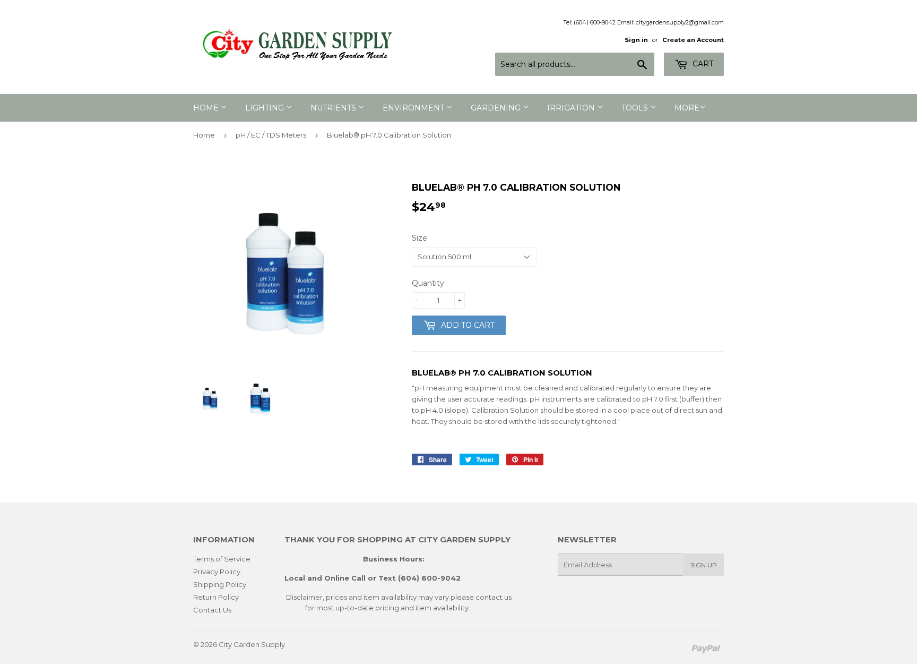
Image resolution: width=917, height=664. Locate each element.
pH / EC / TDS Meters (271, 135)
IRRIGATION (572, 108)
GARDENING (497, 108)
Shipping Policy (219, 584)
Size (419, 238)
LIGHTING (265, 108)
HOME (207, 108)
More (686, 108)
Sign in (636, 40)
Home (204, 135)
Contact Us (212, 610)
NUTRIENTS (334, 108)
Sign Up (703, 565)
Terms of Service (221, 559)
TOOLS (635, 108)
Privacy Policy (216, 571)
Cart (701, 64)
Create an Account (693, 40)
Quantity (428, 283)
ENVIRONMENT (414, 108)
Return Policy (216, 597)
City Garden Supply (252, 644)
